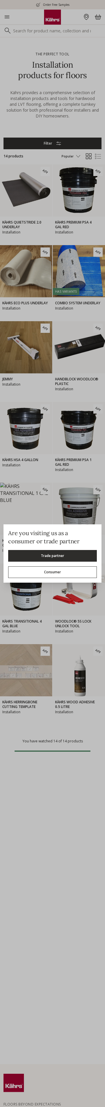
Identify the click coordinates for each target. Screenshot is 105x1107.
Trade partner (52, 555)
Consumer (52, 572)
